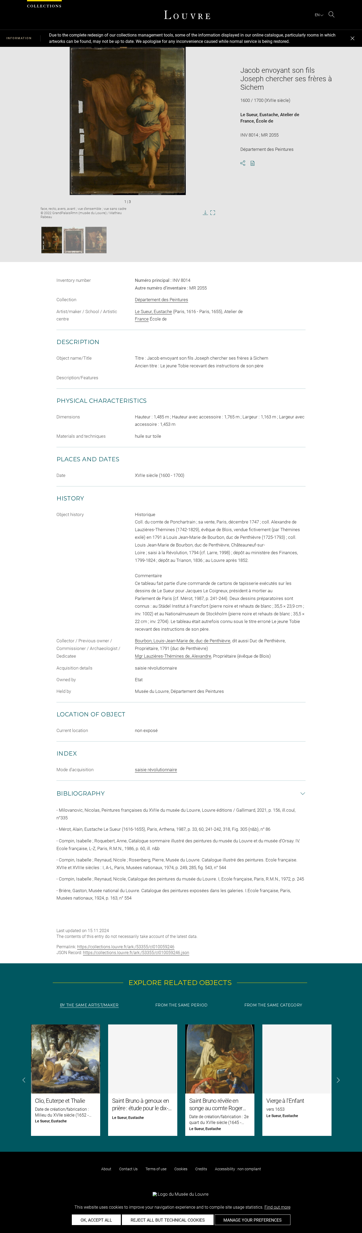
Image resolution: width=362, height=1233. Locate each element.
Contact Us (128, 1169)
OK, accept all (96, 1220)
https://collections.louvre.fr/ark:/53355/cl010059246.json (136, 952)
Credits (201, 1169)
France (247, 121)
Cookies (180, 1169)
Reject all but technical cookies (168, 1220)
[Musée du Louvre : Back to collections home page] (187, 15)
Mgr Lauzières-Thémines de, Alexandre (173, 656)
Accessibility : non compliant (238, 1169)
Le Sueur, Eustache (259, 114)
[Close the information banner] (352, 38)
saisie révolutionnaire (156, 769)
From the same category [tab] (273, 1005)
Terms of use (155, 1169)
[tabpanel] (181, 1080)
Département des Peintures (161, 299)
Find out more (277, 1207)
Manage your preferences (252, 1220)
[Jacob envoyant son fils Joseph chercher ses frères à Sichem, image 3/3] (96, 240)
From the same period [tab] (181, 1005)
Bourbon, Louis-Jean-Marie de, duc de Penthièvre (182, 640)
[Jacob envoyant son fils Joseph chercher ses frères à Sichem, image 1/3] (52, 240)
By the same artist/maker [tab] (89, 1005)
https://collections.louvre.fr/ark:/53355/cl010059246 (125, 946)
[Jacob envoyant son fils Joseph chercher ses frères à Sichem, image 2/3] (74, 240)
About (106, 1169)
